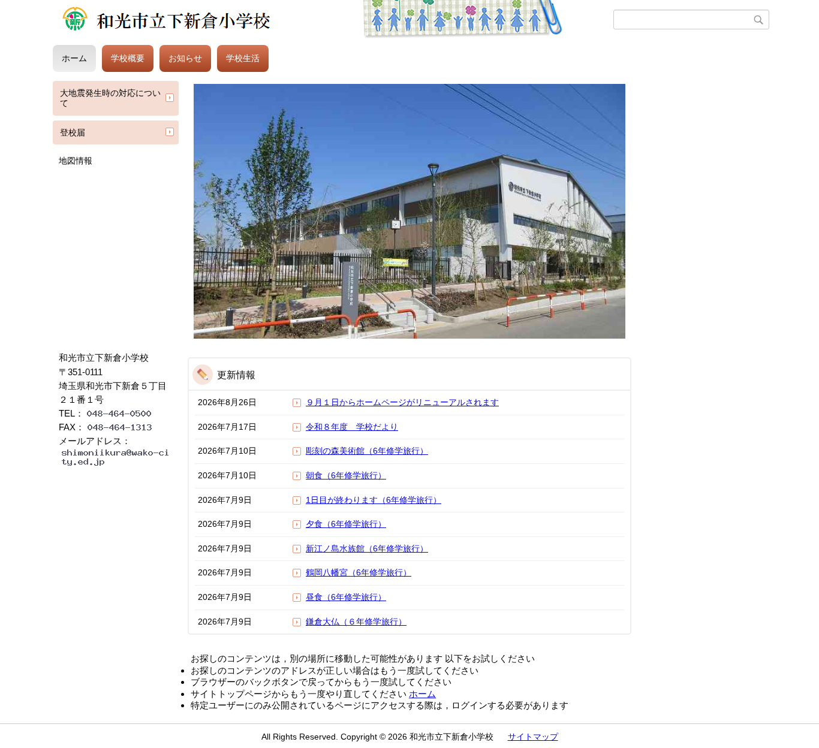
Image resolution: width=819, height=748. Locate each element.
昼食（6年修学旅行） (346, 597)
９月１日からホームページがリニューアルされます (402, 402)
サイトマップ (533, 736)
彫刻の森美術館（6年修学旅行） (367, 451)
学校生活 (243, 58)
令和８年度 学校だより (352, 427)
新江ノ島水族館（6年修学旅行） (367, 548)
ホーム (74, 58)
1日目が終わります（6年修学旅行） (373, 500)
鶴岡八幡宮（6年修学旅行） (358, 572)
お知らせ (185, 58)
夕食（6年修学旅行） (346, 524)
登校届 (72, 132)
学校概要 (127, 58)
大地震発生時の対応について (110, 98)
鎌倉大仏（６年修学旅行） (356, 621)
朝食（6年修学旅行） (346, 475)
